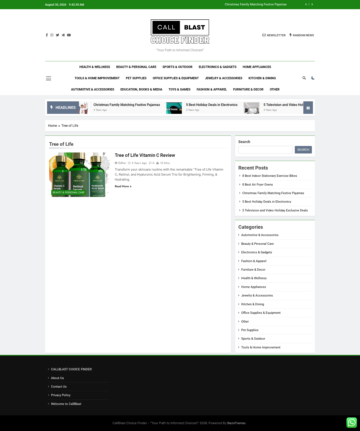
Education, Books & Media (141, 89)
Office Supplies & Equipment (176, 78)
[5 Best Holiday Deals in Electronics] (164, 110)
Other (275, 89)
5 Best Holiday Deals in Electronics (202, 105)
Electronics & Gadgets (217, 67)
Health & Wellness (94, 67)
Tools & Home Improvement (97, 78)
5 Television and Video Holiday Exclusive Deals (289, 105)
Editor (122, 163)
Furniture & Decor (248, 89)
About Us (57, 378)
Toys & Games (179, 89)
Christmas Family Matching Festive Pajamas (256, 4)
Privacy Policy (60, 395)
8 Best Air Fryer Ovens (257, 184)
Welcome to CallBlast (66, 404)
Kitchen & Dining (262, 78)
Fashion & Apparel (212, 89)
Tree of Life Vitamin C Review (145, 155)
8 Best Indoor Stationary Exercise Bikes (269, 176)
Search (244, 141)
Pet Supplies (136, 78)
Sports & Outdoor (177, 67)
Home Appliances (257, 67)
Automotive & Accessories (92, 89)
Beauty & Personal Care (136, 67)
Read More (122, 186)
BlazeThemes (236, 423)
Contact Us (59, 386)
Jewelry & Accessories (223, 78)
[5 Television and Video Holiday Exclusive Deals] (242, 110)
